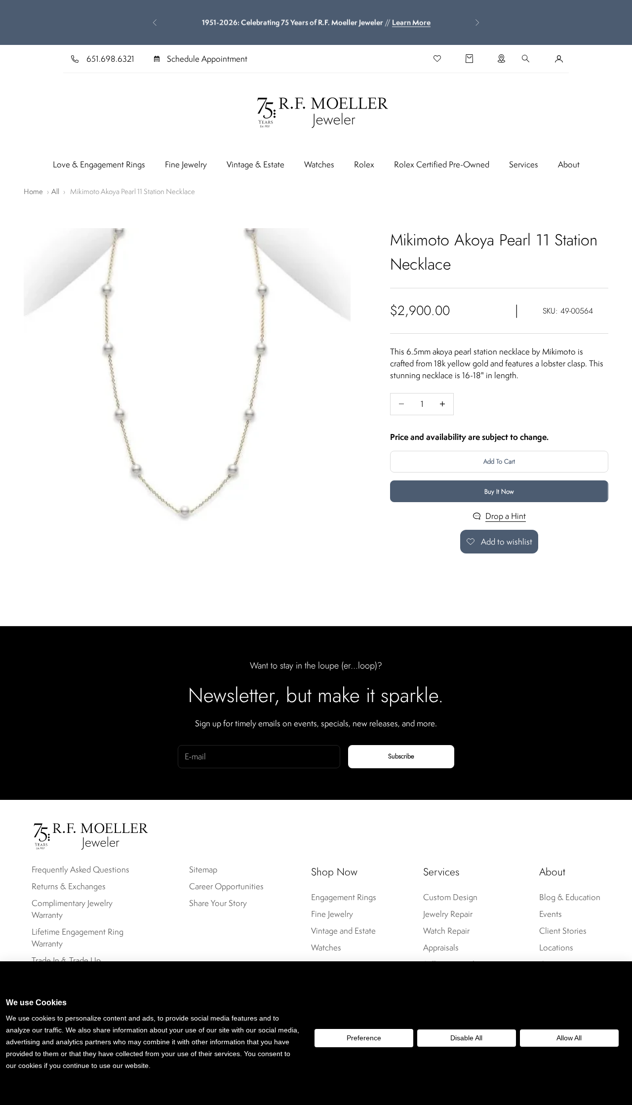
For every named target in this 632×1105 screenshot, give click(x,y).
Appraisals (441, 947)
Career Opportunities (226, 886)
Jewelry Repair (448, 913)
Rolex (364, 164)
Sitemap (203, 869)
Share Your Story (218, 903)
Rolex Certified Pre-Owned (441, 164)
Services (523, 164)
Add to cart (499, 461)
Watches (319, 164)
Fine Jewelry (186, 164)
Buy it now (499, 491)
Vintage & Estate (255, 164)
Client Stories (563, 930)
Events (550, 913)
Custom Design (450, 897)
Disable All (466, 1038)
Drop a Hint (505, 516)
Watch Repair (446, 930)
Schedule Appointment (207, 58)
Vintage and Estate (343, 930)
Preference (364, 1038)
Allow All (569, 1038)
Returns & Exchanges (69, 886)
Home (33, 191)
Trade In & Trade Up (66, 960)
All (55, 191)
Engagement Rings (343, 897)
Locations (556, 947)
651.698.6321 (110, 58)
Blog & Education (569, 897)
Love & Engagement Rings (99, 164)
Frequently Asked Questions (80, 869)
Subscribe (401, 756)
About (569, 164)
